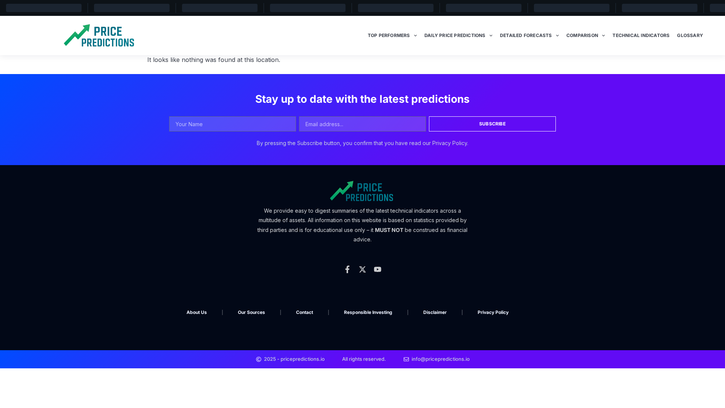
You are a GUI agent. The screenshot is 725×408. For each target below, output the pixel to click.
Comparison (582, 35)
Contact (304, 312)
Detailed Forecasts (526, 35)
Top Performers (389, 35)
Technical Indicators (640, 35)
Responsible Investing (368, 312)
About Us (197, 312)
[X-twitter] (362, 269)
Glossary (690, 35)
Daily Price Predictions (455, 35)
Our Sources (251, 312)
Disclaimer (435, 312)
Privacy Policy (493, 312)
